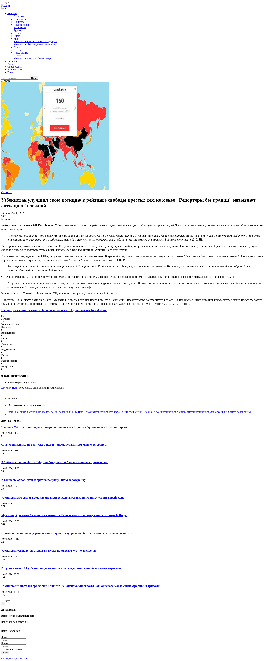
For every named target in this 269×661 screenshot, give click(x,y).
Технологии (20, 27)
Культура (18, 33)
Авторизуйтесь (9, 387)
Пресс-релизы (21, 52)
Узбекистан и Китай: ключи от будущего (35, 41)
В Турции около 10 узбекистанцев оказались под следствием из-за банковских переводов (61, 568)
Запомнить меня (13, 649)
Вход (10, 72)
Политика (19, 16)
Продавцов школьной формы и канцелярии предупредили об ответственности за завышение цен (66, 533)
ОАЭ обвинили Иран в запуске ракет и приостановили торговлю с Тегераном (54, 444)
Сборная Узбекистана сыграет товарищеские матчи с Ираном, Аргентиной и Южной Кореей (64, 427)
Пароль (5, 643)
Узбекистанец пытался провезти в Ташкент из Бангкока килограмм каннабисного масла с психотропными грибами (80, 586)
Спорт (17, 36)
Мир (16, 38)
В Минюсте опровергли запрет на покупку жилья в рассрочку (43, 480)
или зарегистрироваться (14, 658)
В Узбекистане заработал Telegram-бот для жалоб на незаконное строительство (54, 462)
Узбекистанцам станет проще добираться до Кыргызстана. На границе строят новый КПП (62, 497)
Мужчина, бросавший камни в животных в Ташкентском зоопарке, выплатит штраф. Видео (64, 515)
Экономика (20, 19)
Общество (19, 22)
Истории (18, 50)
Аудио (17, 47)
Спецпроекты (14, 66)
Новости (12, 13)
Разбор (17, 55)
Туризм (17, 30)
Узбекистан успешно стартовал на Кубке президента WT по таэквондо (49, 550)
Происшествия (21, 24)
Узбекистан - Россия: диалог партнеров (34, 44)
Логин (4, 637)
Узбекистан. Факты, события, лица (32, 58)
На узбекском (14, 69)
